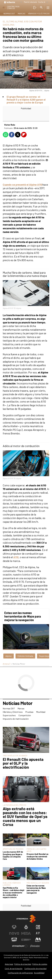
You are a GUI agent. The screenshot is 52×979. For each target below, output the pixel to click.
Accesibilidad (39, 973)
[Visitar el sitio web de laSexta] (26, 927)
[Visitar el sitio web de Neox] (38, 927)
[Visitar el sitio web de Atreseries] (38, 933)
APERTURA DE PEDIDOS (13, 849)
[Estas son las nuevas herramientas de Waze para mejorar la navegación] (38, 873)
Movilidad (40, 712)
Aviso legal (9, 964)
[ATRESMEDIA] (26, 919)
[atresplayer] (34, 7)
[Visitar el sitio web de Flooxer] (35, 946)
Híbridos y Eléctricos (39, 13)
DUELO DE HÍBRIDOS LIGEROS (12, 884)
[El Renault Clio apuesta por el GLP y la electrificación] (26, 740)
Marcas (21, 13)
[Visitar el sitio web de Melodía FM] (38, 940)
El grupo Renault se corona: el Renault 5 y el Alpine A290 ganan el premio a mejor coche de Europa (26, 99)
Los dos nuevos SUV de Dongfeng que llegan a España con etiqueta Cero (13, 855)
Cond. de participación (13, 968)
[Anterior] (21, 2)
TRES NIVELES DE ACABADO (15, 755)
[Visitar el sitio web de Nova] (14, 933)
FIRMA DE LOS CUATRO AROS (36, 850)
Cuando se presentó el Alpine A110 (22, 184)
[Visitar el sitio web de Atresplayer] (20, 946)
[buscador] (41, 7)
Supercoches (9, 715)
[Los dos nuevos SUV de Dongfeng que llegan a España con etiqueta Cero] (14, 840)
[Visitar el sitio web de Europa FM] (26, 940)
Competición (24, 715)
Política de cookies (39, 964)
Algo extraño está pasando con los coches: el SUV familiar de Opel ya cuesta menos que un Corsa (25, 817)
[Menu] (48, 7)
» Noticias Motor (18, 664)
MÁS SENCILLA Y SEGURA (38, 883)
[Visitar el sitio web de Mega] (26, 933)
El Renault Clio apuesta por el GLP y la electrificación (23, 763)
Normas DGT (9, 13)
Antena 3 (6, 664)
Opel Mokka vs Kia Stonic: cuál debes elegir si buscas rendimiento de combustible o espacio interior (13, 892)
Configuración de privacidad (35, 968)
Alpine (8, 656)
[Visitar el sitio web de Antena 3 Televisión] (14, 927)
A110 (16, 557)
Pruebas (29, 712)
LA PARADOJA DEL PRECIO (14, 805)
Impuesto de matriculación (16, 718)
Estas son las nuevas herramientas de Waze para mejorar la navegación (22, 616)
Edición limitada (25, 656)
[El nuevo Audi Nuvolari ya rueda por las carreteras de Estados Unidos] (38, 840)
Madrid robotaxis (30, 2)
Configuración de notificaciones (20, 973)
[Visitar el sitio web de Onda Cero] (14, 940)
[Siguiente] (47, 2)
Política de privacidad (22, 964)
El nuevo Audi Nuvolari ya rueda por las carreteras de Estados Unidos (37, 856)
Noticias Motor (17, 703)
